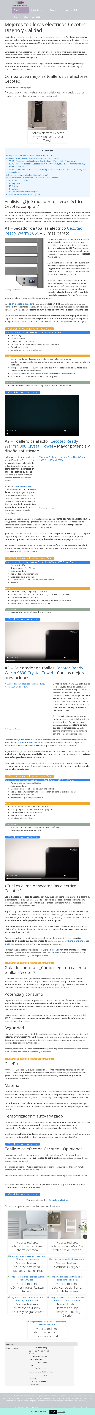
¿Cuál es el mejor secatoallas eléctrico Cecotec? (27, 175)
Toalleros (18, 10)
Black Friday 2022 (32, 17)
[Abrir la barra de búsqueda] (82, 16)
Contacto (84, 1408)
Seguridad (14, 183)
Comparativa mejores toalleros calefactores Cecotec (29, 155)
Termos (53, 10)
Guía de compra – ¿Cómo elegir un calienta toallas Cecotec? (32, 177)
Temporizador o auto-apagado (24, 191)
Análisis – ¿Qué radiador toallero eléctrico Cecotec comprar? (32, 158)
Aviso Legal (11, 1408)
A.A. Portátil (71, 10)
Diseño (13, 186)
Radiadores (36, 10)
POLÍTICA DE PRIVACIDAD (28, 1408)
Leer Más (61, 1412)
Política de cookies (47, 1408)
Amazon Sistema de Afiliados (68, 1408)
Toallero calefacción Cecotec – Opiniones (24, 194)
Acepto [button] (53, 1412)
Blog (16, 17)
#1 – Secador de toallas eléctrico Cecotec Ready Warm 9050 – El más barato (43, 161)
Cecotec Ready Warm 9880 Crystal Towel (41, 443)
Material (14, 189)
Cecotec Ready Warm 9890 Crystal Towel (44, 670)
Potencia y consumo (19, 180)
